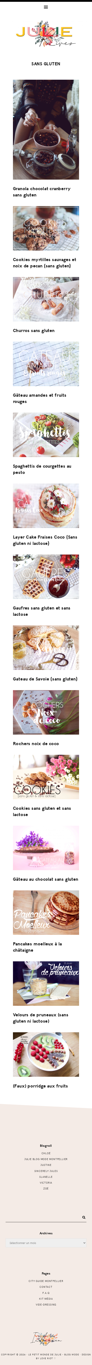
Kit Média (46, 1298)
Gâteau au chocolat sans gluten (45, 879)
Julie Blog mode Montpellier (46, 1159)
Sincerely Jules (46, 1171)
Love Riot (46, 1358)
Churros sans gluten (34, 330)
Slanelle (45, 1176)
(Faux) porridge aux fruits (40, 1086)
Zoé (46, 1188)
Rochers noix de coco (36, 743)
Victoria (46, 1182)
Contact (46, 1286)
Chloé (46, 1153)
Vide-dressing (46, 1304)
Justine (46, 1165)
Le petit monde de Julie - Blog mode (46, 37)
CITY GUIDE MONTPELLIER (46, 1281)
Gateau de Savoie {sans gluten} (45, 679)
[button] (46, 7)
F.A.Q (46, 1293)
